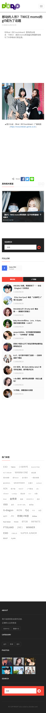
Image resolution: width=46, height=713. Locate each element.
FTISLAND (8, 527)
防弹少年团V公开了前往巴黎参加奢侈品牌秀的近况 (28, 344)
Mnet (5, 499)
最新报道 (12, 279)
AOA (5, 488)
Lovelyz (14, 493)
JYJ (12, 515)
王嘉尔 (30, 483)
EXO (5, 466)
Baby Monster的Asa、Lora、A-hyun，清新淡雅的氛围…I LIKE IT (27, 321)
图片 (38, 499)
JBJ (37, 489)
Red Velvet (6, 522)
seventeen (19, 482)
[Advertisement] (23, 61)
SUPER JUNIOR (29, 533)
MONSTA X (30, 499)
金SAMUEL (6, 483)
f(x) (27, 510)
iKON (19, 510)
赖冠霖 (33, 473)
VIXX (5, 504)
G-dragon (8, 510)
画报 (21, 499)
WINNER (30, 527)
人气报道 (33, 279)
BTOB (25, 521)
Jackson (39, 483)
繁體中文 (16, 628)
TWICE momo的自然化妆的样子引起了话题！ (20, 217)
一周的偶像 (35, 477)
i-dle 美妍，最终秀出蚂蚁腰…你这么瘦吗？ (27, 379)
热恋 (39, 510)
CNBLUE (14, 533)
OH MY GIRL (21, 505)
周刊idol (16, 477)
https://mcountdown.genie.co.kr (23, 126)
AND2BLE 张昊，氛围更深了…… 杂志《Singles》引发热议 (27, 286)
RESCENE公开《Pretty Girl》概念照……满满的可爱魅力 (25, 310)
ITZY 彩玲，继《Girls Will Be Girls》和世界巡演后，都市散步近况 (27, 368)
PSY (33, 510)
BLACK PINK (35, 467)
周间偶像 (6, 477)
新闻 (11, 644)
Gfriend (5, 493)
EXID (5, 533)
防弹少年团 (23, 515)
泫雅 (35, 493)
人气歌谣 (30, 489)
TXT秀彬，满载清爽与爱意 (23, 390)
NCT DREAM (7, 473)
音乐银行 (25, 477)
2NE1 (20, 527)
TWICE (13, 467)
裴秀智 (31, 505)
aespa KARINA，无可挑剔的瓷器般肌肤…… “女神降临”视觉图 (27, 333)
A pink (13, 538)
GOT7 (5, 516)
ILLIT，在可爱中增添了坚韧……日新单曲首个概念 (27, 356)
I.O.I (29, 493)
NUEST (21, 489)
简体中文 (6, 628)
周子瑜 (13, 489)
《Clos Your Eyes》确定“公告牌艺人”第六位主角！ (28, 298)
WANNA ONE (21, 472)
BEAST (5, 538)
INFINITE (36, 521)
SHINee (34, 516)
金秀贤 (13, 498)
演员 (12, 505)
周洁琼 (22, 493)
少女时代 (23, 466)
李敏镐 (16, 522)
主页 (4, 644)
